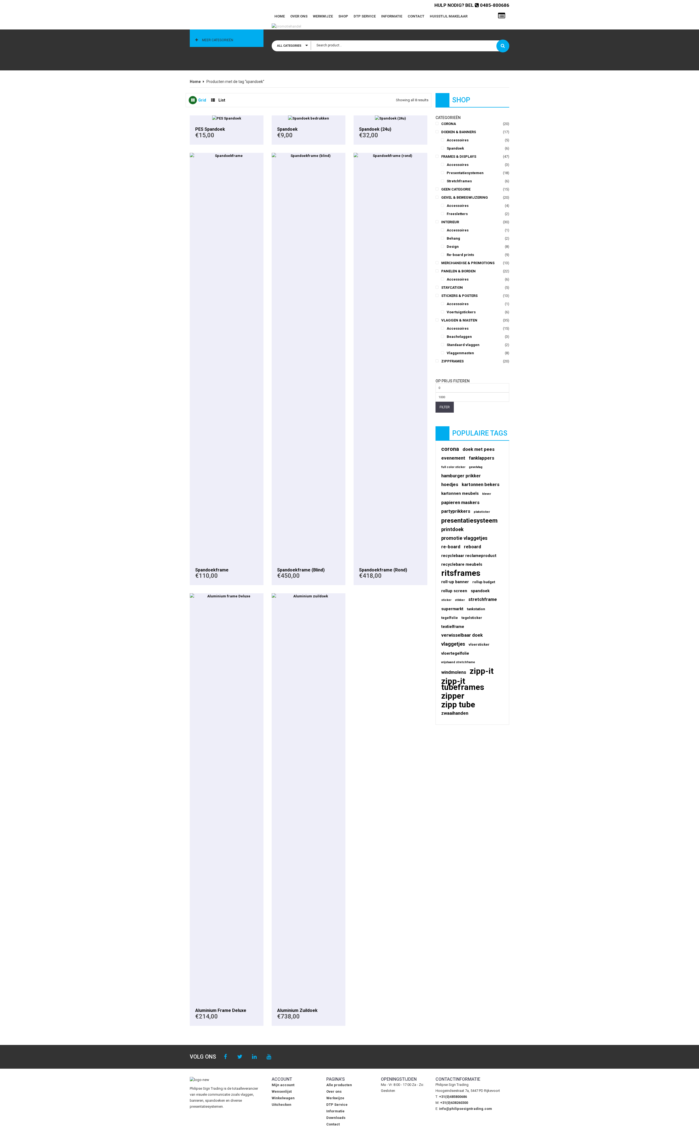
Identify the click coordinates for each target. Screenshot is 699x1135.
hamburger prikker (461, 475)
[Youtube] (269, 1057)
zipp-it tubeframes (462, 684)
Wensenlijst (282, 1091)
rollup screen (454, 590)
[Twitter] (240, 1057)
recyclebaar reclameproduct (468, 555)
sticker (446, 600)
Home (279, 16)
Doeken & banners (458, 132)
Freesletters (457, 214)
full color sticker (453, 467)
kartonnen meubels (460, 493)
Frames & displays (458, 156)
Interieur (450, 222)
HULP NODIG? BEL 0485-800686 (471, 5)
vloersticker (479, 644)
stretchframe (482, 599)
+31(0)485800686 (453, 1097)
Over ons (298, 16)
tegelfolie (449, 618)
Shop (343, 16)
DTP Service (365, 16)
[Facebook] (225, 1057)
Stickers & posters (459, 296)
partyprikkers (455, 511)
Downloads (335, 1118)
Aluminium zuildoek (297, 1010)
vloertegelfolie (455, 653)
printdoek (452, 529)
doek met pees (478, 449)
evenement (453, 458)
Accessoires (458, 140)
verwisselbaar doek (462, 635)
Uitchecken (281, 1105)
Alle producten (339, 1085)
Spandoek (287, 129)
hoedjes (449, 484)
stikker (460, 600)
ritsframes (460, 573)
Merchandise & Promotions (467, 263)
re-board (450, 546)
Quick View (226, 118)
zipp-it (482, 671)
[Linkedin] (254, 1057)
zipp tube (458, 705)
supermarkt (452, 608)
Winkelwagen (283, 1098)
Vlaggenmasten (460, 353)
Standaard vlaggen (463, 345)
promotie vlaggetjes (464, 538)
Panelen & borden (458, 271)
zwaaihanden (454, 713)
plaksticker (482, 512)
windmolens (453, 672)
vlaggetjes (453, 644)
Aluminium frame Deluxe (220, 1010)
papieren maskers (460, 502)
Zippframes (452, 361)
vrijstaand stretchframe (458, 662)
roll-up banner (455, 581)
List (221, 100)
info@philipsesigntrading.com (465, 1109)
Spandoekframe (212, 570)
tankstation (476, 609)
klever (486, 494)
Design (453, 247)
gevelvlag (475, 467)
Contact (416, 16)
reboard (472, 546)
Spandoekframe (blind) (301, 570)
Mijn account (283, 1085)
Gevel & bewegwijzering (464, 197)
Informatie (391, 16)
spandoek (480, 590)
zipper (452, 696)
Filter (445, 407)
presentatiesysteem (469, 521)
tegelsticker (471, 618)
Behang (453, 238)
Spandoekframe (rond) (383, 570)
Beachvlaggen (459, 337)
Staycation (452, 287)
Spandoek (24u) (375, 129)
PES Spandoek (210, 129)
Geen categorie (455, 189)
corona (450, 449)
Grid (202, 100)
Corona (448, 124)
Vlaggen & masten (459, 320)
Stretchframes (459, 181)
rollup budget (483, 582)
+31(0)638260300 (454, 1103)
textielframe (452, 626)
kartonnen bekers (480, 484)
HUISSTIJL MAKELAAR (448, 16)
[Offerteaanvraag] (501, 16)
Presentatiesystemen (465, 173)
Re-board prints (460, 255)
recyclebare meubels (461, 564)
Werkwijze (323, 16)
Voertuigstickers (461, 312)
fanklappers (481, 458)
